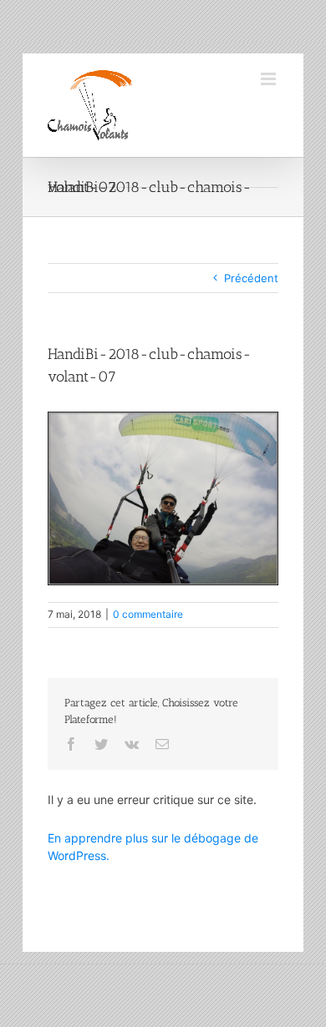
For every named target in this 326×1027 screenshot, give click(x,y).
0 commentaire (148, 614)
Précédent (251, 278)
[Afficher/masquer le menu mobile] (269, 79)
